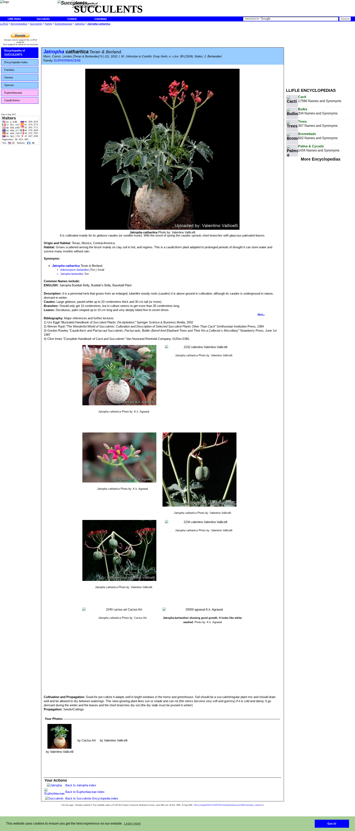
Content (72, 18)
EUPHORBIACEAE (67, 60)
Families (9, 69)
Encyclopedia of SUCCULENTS (14, 52)
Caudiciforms (12, 100)
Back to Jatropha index (80, 785)
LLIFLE (4, 23)
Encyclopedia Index (16, 62)
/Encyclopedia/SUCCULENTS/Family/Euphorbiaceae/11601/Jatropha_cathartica (229, 805)
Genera (8, 77)
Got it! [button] (331, 823)
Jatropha (80, 23)
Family (48, 23)
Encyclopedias (19, 23)
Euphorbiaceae (63, 23)
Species (9, 85)
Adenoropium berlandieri (74, 269)
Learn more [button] (132, 823)
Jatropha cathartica (98, 23)
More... (261, 314)
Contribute (101, 18)
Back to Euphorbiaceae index (85, 792)
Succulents (43, 18)
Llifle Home (14, 18)
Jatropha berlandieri (71, 273)
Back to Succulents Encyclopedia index (91, 798)
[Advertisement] (320, 55)
